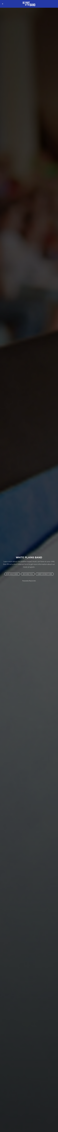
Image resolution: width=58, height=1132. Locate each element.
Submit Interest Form (45, 574)
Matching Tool (28, 574)
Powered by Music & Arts (29, 581)
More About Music (12, 574)
